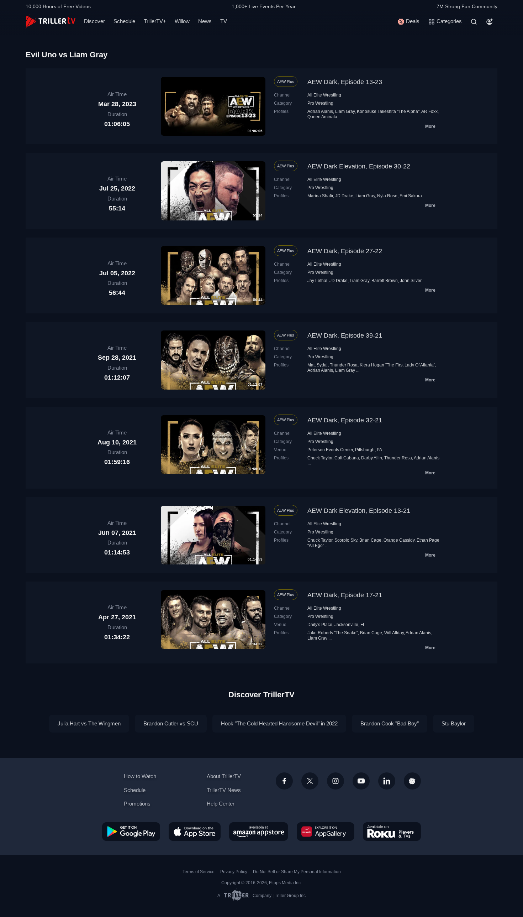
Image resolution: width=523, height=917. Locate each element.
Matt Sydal (317, 365)
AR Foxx (429, 111)
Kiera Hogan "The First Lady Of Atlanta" (397, 365)
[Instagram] (335, 781)
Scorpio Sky (345, 540)
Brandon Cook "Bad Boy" (389, 723)
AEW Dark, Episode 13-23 (344, 81)
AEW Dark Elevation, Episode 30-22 (358, 166)
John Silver (411, 280)
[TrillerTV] (50, 21)
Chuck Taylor (319, 457)
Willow (182, 21)
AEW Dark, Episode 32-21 (344, 420)
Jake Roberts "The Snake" (332, 632)
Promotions (137, 804)
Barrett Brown (384, 280)
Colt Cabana (346, 457)
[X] (309, 781)
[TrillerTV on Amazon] (258, 831)
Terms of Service (199, 871)
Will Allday (394, 632)
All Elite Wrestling (324, 95)
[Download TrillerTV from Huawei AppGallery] (325, 831)
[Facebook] (284, 781)
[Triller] (412, 781)
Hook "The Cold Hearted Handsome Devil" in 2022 (279, 723)
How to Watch (140, 776)
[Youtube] (361, 781)
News (205, 21)
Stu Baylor (454, 723)
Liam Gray (345, 111)
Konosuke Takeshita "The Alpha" (388, 111)
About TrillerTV (224, 776)
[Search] (474, 22)
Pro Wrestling (320, 103)
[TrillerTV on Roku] (392, 831)
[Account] (489, 22)
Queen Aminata (322, 116)
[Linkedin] (386, 781)
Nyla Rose (387, 195)
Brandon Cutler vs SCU (170, 723)
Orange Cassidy (399, 540)
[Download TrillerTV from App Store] (195, 831)
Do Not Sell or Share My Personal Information (297, 871)
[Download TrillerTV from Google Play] (131, 831)
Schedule (124, 21)
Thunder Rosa (344, 365)
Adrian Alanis (320, 111)
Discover (94, 21)
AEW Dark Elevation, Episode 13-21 (358, 510)
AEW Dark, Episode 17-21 (344, 595)
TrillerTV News (224, 790)
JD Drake (344, 195)
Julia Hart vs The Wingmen (89, 723)
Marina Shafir (320, 195)
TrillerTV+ (155, 21)
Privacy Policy (233, 871)
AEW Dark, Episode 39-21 (344, 335)
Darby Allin (371, 457)
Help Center (220, 804)
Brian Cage (370, 540)
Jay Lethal (317, 280)
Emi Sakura (411, 195)
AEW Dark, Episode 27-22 (344, 251)
